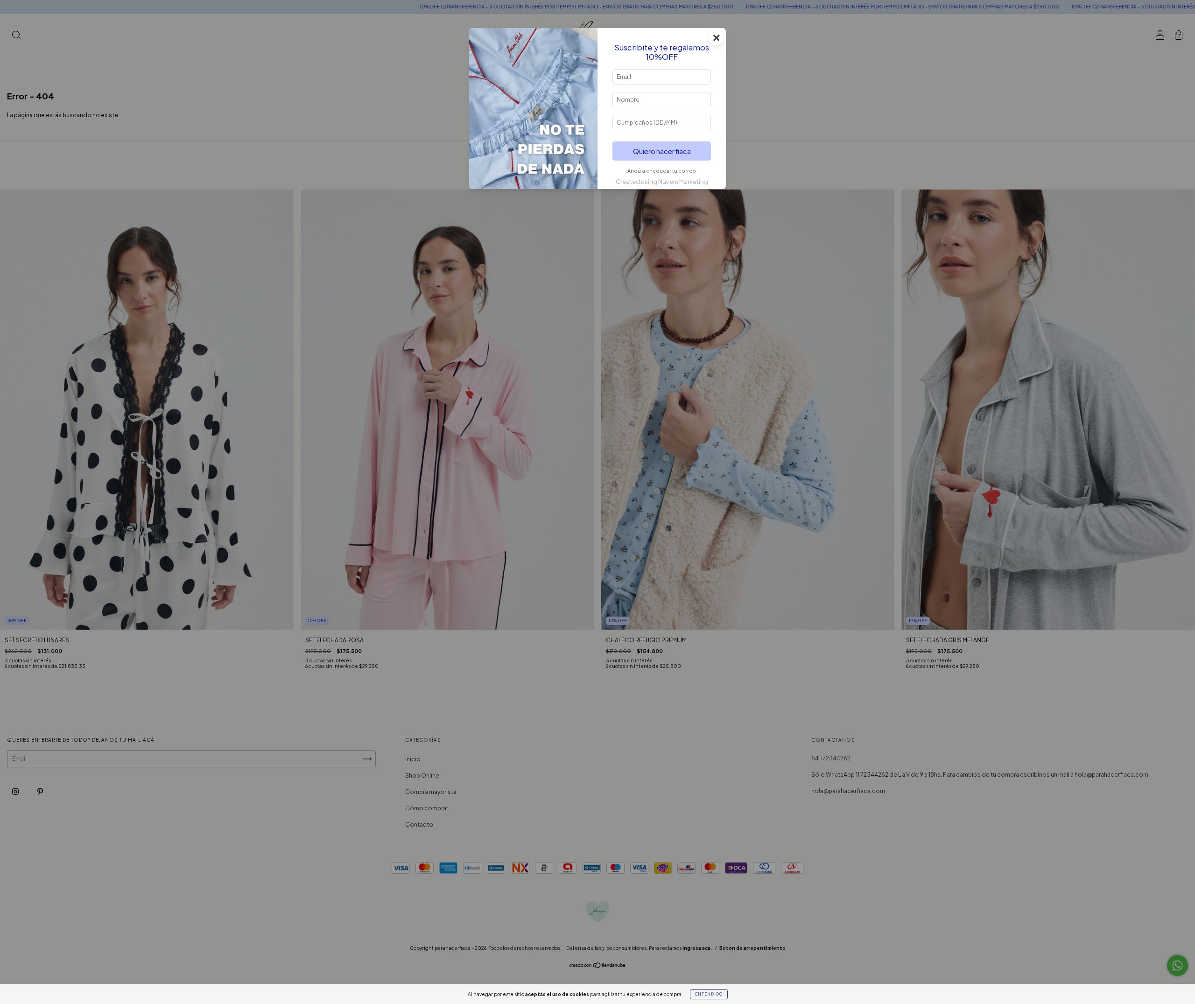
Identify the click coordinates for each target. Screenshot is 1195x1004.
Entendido (709, 994)
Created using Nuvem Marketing (662, 181)
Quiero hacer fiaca (662, 151)
